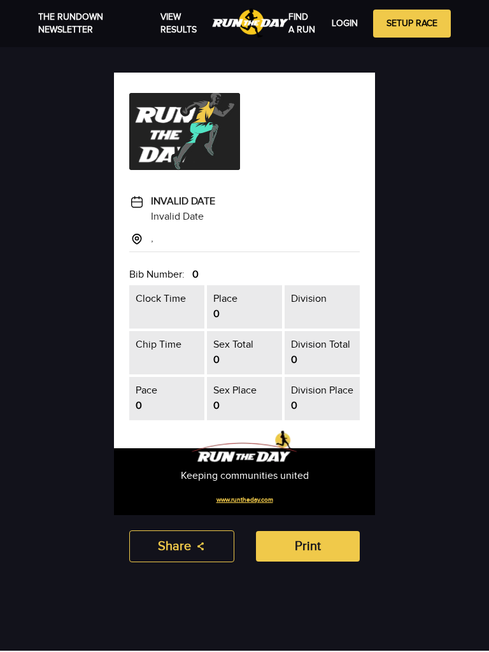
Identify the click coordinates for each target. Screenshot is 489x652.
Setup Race (411, 23)
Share (174, 546)
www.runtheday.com (244, 500)
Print (308, 546)
